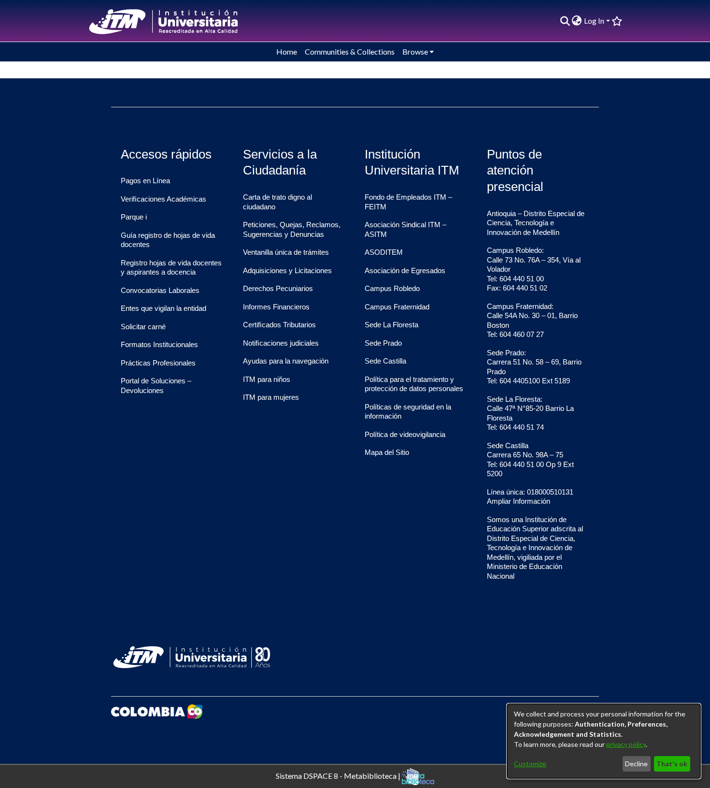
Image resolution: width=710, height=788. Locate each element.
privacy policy (626, 744)
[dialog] (603, 741)
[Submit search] (565, 21)
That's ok (671, 763)
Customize (530, 763)
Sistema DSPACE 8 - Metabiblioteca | (339, 775)
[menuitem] (577, 21)
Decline (636, 763)
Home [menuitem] (286, 51)
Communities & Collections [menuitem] (350, 51)
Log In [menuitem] (594, 20)
